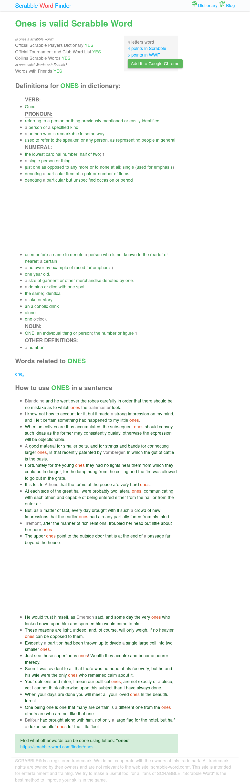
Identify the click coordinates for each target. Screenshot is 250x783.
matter (49, 510)
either (120, 497)
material (48, 446)
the (59, 140)
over (75, 401)
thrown (90, 643)
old (46, 274)
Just (29, 655)
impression (138, 414)
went (65, 401)
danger (54, 471)
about (166, 523)
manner (68, 523)
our (91, 681)
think (53, 688)
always (143, 688)
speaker (70, 140)
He (28, 617)
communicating (158, 491)
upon (56, 623)
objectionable (51, 439)
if (151, 630)
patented (87, 452)
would (37, 617)
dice (53, 287)
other (70, 280)
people (148, 140)
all (118, 167)
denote (76, 254)
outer (30, 503)
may (78, 433)
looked (31, 623)
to (44, 120)
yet (28, 688)
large (143, 643)
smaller (70, 446)
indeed (79, 630)
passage (155, 536)
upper (39, 536)
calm (112, 675)
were (86, 491)
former (66, 433)
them (136, 465)
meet (97, 694)
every (77, 510)
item (70, 173)
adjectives (47, 426)
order (127, 401)
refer (45, 140)
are (61, 426)
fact (65, 510)
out (39, 478)
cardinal (53, 154)
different (126, 707)
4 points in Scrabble (147, 48)
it (84, 414)
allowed (169, 471)
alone (30, 312)
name (58, 254)
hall (77, 491)
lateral (125, 491)
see (37, 655)
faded (135, 516)
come (122, 623)
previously (91, 120)
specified (60, 127)
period (127, 180)
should (160, 401)
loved (123, 694)
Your (29, 681)
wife (36, 675)
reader (156, 254)
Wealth (97, 655)
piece (167, 681)
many (81, 707)
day (87, 510)
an (27, 306)
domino (36, 287)
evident (56, 668)
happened (97, 420)
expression (161, 433)
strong (121, 414)
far (167, 536)
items (124, 173)
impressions (36, 516)
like (73, 713)
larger (30, 452)
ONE (29, 333)
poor (36, 529)
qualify (114, 433)
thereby (32, 662)
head (138, 523)
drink (54, 306)
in (81, 133)
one (36, 167)
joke (33, 299)
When (30, 426)
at (113, 167)
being (92, 497)
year (37, 274)
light (67, 630)
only (130, 630)
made (104, 414)
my (159, 414)
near (126, 465)
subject (106, 688)
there (147, 401)
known (130, 254)
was (157, 471)
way (100, 133)
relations (98, 523)
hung (92, 471)
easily (135, 120)
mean (81, 681)
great (67, 491)
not (120, 254)
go (32, 478)
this (94, 688)
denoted (110, 280)
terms (80, 484)
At (27, 491)
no (27, 407)
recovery (140, 668)
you (79, 694)
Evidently (34, 643)
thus (70, 426)
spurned (86, 623)
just (28, 167)
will (28, 439)
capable (73, 497)
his (155, 516)
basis (42, 459)
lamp (81, 471)
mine (66, 681)
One (29, 707)
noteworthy (39, 267)
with (62, 287)
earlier (71, 516)
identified (150, 120)
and (49, 401)
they (90, 465)
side (45, 491)
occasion (105, 180)
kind (74, 127)
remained (97, 675)
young (68, 465)
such (29, 433)
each (35, 491)
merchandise (88, 280)
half (83, 154)
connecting (158, 446)
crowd (140, 510)
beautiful (161, 694)
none (105, 167)
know (32, 414)
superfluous (65, 655)
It (26, 484)
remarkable (68, 133)
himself (61, 617)
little (124, 420)
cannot (41, 688)
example (60, 267)
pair (88, 173)
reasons (46, 630)
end (134, 536)
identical (53, 293)
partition (55, 643)
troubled (117, 523)
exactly (145, 681)
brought (99, 510)
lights (115, 465)
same (37, 293)
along (70, 720)
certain (50, 261)
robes (93, 401)
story (47, 299)
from (147, 465)
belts (83, 446)
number (69, 154)
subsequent (121, 426)
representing (128, 140)
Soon (30, 668)
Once (30, 106)
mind (168, 414)
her (129, 523)
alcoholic (39, 306)
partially (121, 516)
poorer (162, 655)
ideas (40, 433)
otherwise (132, 433)
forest (30, 700)
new (156, 510)
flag (130, 720)
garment (50, 280)
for (150, 167)
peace (106, 484)
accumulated (87, 426)
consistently (95, 433)
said (99, 617)
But (28, 510)
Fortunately (36, 465)
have (130, 688)
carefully (108, 401)
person (57, 120)
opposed (55, 167)
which (63, 407)
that (137, 401)
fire (149, 471)
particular (56, 173)
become (146, 655)
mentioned (113, 120)
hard (134, 484)
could (30, 471)
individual (52, 333)
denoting (33, 173)
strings (111, 446)
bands (134, 446)
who (47, 133)
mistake (38, 407)
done (156, 688)
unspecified (84, 180)
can (39, 636)
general (168, 140)
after (47, 523)
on (152, 414)
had (82, 420)
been (78, 643)
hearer (31, 261)
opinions (43, 681)
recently (70, 452)
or (68, 120)
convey (166, 426)
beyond (32, 542)
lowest (38, 154)
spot (80, 287)
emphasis (163, 167)
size (32, 280)
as (112, 140)
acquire (122, 655)
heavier (166, 630)
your (42, 694)
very (125, 484)
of (45, 127)
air (38, 503)
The (28, 536)
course (110, 630)
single (34, 160)
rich (85, 523)
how (50, 414)
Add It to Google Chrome (155, 63)
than (118, 688)
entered (106, 497)
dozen (35, 726)
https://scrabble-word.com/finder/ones (57, 747)
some (90, 133)
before (42, 254)
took (116, 407)
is (54, 133)
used (29, 140)
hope (114, 668)
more (84, 167)
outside (87, 536)
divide (115, 643)
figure (128, 333)
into (161, 643)
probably (101, 491)
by (122, 280)
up (101, 643)
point (61, 536)
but (69, 180)
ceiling (122, 471)
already (105, 516)
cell (153, 643)
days (52, 694)
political (102, 681)
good (34, 446)
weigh (141, 630)
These (31, 630)
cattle (169, 452)
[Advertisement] (101, 217)
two (96, 154)
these (47, 655)
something (68, 420)
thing (75, 120)
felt (39, 420)
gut (154, 452)
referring (33, 120)
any (89, 140)
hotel (153, 720)
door (99, 536)
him (65, 623)
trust (48, 617)
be (170, 401)
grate (60, 478)
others (31, 713)
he (56, 401)
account (68, 414)
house (54, 542)
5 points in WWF (144, 55)
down (44, 623)
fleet (95, 726)
